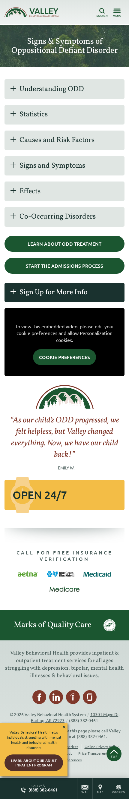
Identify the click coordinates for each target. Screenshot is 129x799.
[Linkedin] (56, 697)
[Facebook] (39, 697)
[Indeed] (73, 697)
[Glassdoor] (90, 697)
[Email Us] (84, 788)
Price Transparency (94, 753)
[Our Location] (100, 788)
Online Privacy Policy (101, 746)
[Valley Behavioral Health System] (31, 12)
